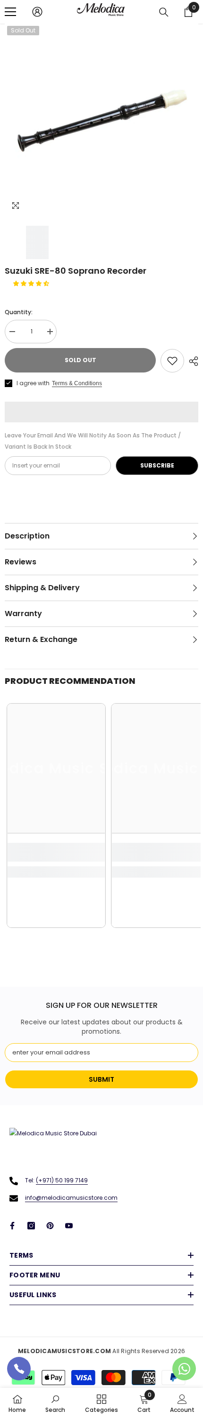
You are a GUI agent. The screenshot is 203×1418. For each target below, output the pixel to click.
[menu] (10, 11)
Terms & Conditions (77, 383)
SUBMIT (101, 1079)
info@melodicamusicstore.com (71, 1198)
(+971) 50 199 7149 (62, 1180)
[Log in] (37, 12)
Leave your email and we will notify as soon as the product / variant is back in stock (93, 441)
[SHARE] (191, 361)
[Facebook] (12, 1226)
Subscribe (157, 465)
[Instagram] (31, 1226)
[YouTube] (69, 1226)
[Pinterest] (50, 1226)
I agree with (33, 383)
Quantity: (19, 312)
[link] (56, 852)
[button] (32, 283)
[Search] (163, 12)
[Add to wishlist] (172, 360)
